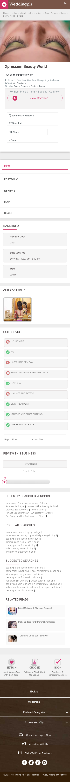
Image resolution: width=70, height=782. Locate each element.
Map (7, 201)
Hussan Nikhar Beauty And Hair (43, 506)
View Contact (39, 98)
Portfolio (11, 179)
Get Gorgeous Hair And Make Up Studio (25, 516)
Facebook (24, 762)
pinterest (38, 762)
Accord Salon (37, 509)
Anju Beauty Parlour (41, 512)
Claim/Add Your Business (38, 753)
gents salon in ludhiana (17, 570)
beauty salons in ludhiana (18, 583)
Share (15, 132)
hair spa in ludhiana (51, 587)
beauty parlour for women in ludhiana (24, 567)
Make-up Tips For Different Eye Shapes (36, 621)
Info (7, 165)
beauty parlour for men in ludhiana (23, 577)
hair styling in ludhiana (17, 580)
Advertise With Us (38, 744)
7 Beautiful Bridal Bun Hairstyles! (33, 635)
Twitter (31, 762)
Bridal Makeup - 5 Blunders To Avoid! (35, 608)
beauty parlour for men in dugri (21, 545)
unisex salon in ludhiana (43, 580)
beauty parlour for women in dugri (23, 538)
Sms (13, 140)
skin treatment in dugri (17, 535)
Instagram (44, 762)
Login (66, 3)
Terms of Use (61, 774)
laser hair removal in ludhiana (46, 570)
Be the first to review (21, 74)
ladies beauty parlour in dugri (20, 548)
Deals (8, 213)
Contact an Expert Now (38, 735)
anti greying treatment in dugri (21, 551)
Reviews (9, 190)
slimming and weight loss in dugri (22, 541)
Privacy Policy (48, 774)
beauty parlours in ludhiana (19, 590)
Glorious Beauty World (17, 509)
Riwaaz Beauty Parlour (17, 512)
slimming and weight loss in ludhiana (24, 574)
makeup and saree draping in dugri (23, 532)
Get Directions (19, 83)
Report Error (10, 439)
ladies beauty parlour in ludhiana (22, 587)
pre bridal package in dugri (43, 535)
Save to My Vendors (22, 115)
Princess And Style (15, 506)
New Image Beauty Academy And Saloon (26, 503)
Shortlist (17, 123)
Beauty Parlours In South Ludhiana (29, 86)
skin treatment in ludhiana (47, 583)
